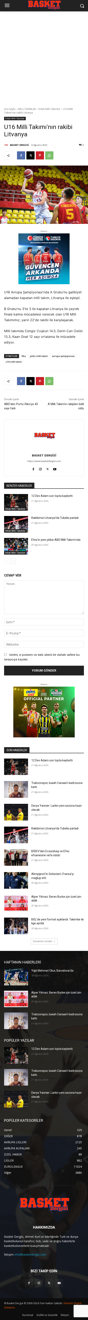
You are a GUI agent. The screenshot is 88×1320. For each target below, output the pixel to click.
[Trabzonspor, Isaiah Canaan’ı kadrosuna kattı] (16, 789)
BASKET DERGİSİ (19, 144)
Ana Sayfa (9, 109)
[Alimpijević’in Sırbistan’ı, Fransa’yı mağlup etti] (16, 880)
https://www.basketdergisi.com (44, 461)
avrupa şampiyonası (63, 356)
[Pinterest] (40, 155)
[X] (30, 155)
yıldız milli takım (39, 356)
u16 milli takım (14, 361)
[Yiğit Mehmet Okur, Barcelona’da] (16, 977)
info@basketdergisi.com (30, 1254)
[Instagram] (40, 468)
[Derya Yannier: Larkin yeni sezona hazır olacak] (16, 812)
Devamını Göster (42, 941)
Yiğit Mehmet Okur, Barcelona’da (52, 970)
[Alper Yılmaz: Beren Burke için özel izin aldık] (16, 903)
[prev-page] (6, 561)
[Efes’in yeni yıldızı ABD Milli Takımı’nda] (16, 546)
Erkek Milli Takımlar (49, 109)
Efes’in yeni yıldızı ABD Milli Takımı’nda (55, 539)
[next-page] (13, 561)
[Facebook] (21, 155)
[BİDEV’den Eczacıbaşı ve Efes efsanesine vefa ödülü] (16, 857)
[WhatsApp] (49, 155)
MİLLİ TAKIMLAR (27, 109)
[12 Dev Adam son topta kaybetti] (16, 502)
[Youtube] (54, 468)
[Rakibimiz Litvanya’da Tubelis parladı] (16, 524)
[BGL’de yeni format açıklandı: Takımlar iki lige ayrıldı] (16, 926)
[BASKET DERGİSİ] (6, 145)
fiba (23, 356)
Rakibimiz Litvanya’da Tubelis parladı (55, 517)
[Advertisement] (44, 57)
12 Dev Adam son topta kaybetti (52, 495)
